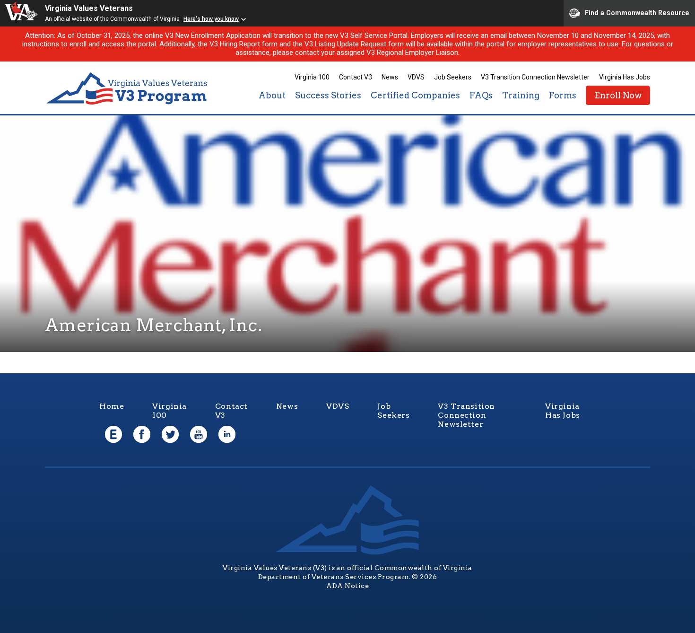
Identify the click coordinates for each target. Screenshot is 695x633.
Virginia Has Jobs (624, 77)
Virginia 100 (312, 77)
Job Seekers (452, 77)
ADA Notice (347, 585)
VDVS (416, 77)
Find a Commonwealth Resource (637, 12)
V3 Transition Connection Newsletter (535, 77)
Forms (562, 95)
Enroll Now (618, 95)
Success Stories (328, 95)
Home (111, 406)
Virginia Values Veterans (89, 8)
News (390, 77)
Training (520, 95)
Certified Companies (415, 95)
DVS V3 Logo (127, 88)
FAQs (481, 95)
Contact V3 (355, 77)
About (272, 95)
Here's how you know (211, 19)
